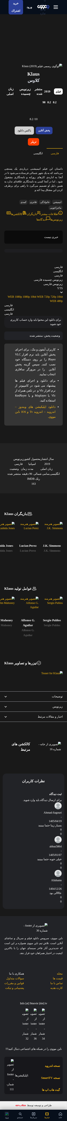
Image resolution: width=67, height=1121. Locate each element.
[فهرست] (55, 7)
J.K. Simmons (52, 550)
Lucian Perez (28, 550)
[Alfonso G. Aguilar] (28, 607)
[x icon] (34, 1025)
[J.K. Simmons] (52, 532)
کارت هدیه (56, 987)
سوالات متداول (15, 978)
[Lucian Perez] (28, 532)
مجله (60, 973)
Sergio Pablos (52, 625)
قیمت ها (58, 978)
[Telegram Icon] (42, 1025)
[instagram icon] (25, 1025)
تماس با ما (56, 983)
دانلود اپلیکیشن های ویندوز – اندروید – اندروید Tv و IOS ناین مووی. (35, 411)
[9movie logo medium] (43, 7)
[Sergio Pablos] (52, 607)
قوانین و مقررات (14, 983)
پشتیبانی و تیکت (14, 987)
